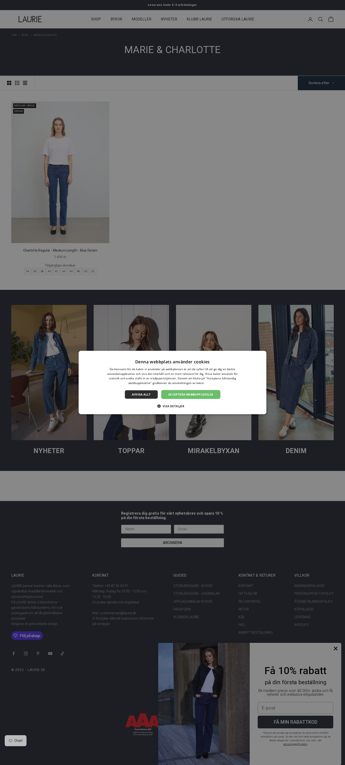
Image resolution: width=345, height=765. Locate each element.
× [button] (261, 355)
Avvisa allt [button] (141, 394)
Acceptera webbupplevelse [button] (190, 394)
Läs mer (211, 383)
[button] (172, 406)
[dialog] (172, 382)
